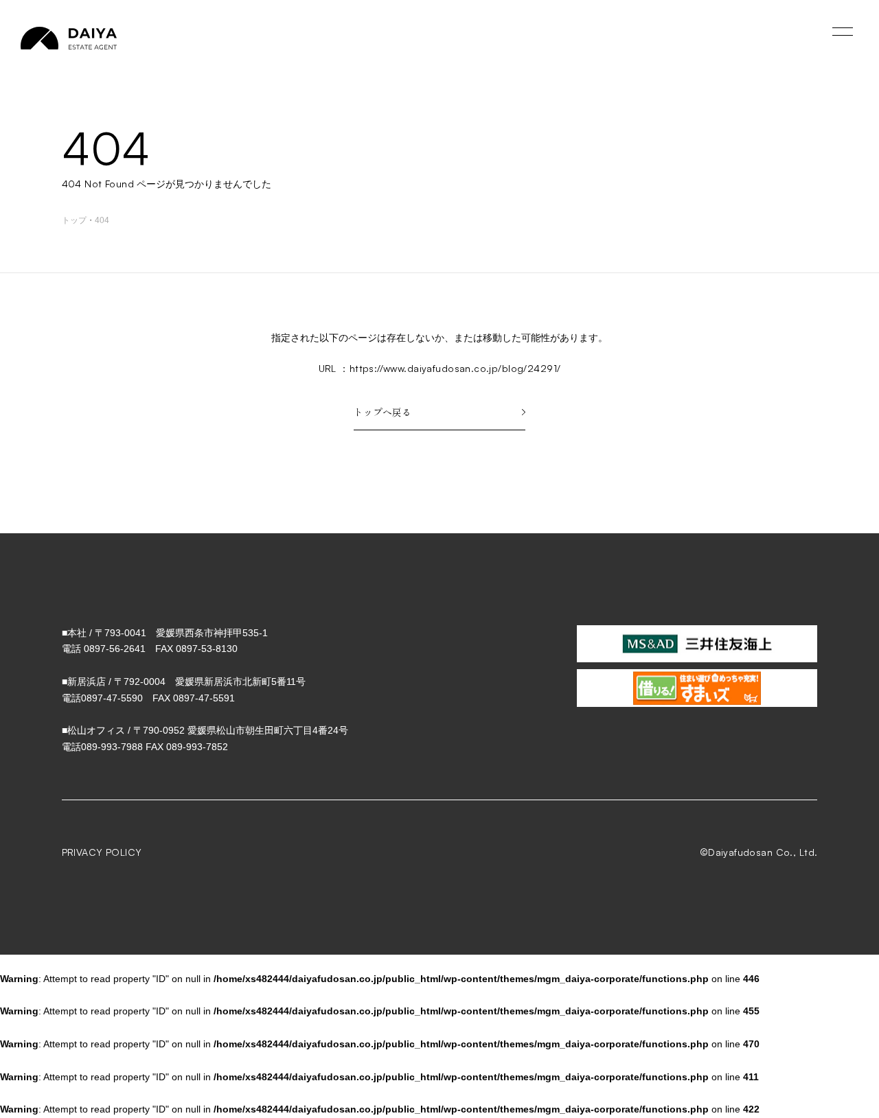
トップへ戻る (382, 412)
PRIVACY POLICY (102, 852)
